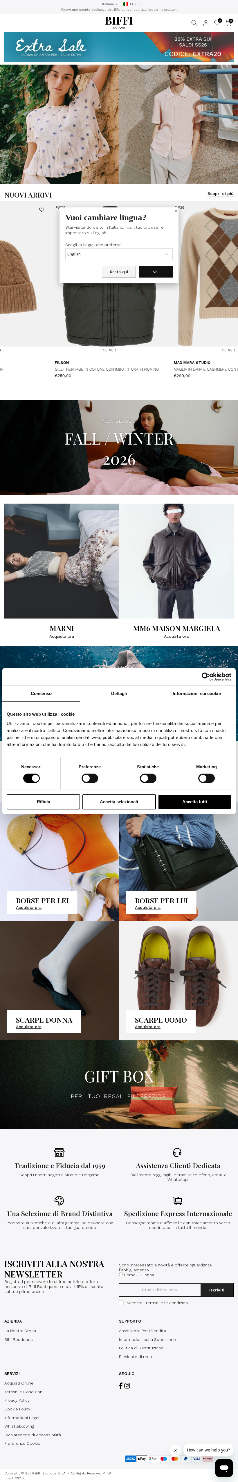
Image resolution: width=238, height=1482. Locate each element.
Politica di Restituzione (141, 1348)
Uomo (130, 1275)
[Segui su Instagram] (127, 1385)
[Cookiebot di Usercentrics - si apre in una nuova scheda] (206, 676)
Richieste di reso (135, 1356)
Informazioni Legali (22, 1417)
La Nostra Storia (20, 1330)
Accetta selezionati (119, 801)
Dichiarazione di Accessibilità (32, 1435)
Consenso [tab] (41, 693)
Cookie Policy (17, 1409)
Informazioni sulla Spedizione (147, 1339)
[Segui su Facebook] (121, 1385)
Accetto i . (158, 1302)
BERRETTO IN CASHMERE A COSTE (162, 369)
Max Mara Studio (30, 362)
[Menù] (42, 23)
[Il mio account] (205, 22)
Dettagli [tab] (119, 693)
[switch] (90, 778)
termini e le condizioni (167, 1302)
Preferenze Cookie (22, 1443)
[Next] (229, 277)
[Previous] (9, 277)
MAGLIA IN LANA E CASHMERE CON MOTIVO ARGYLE (58, 369)
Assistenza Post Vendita (142, 1330)
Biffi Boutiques (18, 1339)
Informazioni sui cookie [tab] (197, 693)
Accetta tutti (194, 801)
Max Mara (141, 362)
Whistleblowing (19, 1426)
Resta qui (119, 271)
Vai (155, 271)
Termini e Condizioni (23, 1391)
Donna (148, 1275)
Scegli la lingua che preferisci (93, 244)
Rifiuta (43, 801)
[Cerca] (194, 23)
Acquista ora (73, 636)
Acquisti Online (19, 1383)
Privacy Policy (17, 1400)
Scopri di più (221, 193)
